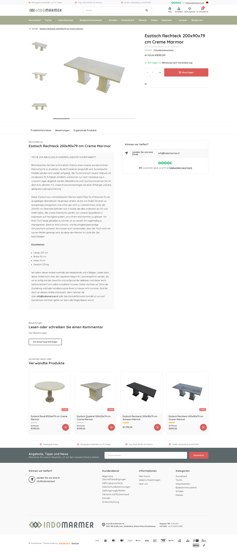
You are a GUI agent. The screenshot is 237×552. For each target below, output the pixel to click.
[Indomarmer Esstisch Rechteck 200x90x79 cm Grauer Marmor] (187, 392)
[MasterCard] (113, 541)
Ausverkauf (35, 20)
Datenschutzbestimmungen (116, 486)
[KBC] (187, 541)
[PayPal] (138, 541)
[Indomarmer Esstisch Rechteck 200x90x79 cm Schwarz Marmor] (141, 392)
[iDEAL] (105, 541)
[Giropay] (196, 541)
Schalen (113, 20)
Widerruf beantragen (149, 480)
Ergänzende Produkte (85, 130)
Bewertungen (62, 130)
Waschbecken (65, 20)
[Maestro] (122, 541)
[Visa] (146, 541)
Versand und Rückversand (115, 494)
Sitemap (75, 543)
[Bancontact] (154, 541)
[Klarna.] (196, 545)
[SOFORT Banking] (130, 541)
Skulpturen (197, 20)
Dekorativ (167, 20)
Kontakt (106, 498)
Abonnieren (199, 455)
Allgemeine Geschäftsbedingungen (114, 478)
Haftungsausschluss (112, 483)
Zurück (35, 28)
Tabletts (142, 20)
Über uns (143, 483)
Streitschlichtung (110, 502)
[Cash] (204, 545)
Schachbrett (127, 20)
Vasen (154, 20)
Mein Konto (144, 476)
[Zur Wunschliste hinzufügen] (146, 84)
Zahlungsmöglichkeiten (113, 490)
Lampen (183, 20)
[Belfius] (171, 541)
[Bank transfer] (97, 541)
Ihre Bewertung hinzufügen (45, 342)
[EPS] (204, 541)
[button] (39, 118)
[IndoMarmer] (45, 10)
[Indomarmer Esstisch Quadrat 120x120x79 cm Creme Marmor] (95, 392)
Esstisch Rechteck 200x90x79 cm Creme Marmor (61, 28)
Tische (48, 20)
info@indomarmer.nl (47, 296)
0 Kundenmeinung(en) (164, 50)
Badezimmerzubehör (91, 20)
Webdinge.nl (64, 543)
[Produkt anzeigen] (65, 427)
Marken (179, 495)
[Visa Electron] (163, 541)
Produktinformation (41, 130)
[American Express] (179, 541)
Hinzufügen (188, 72)
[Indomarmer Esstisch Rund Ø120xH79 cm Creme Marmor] (49, 392)
